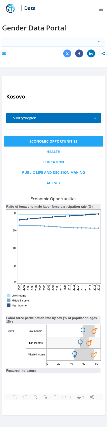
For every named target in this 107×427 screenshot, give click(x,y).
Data (30, 8)
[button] (101, 9)
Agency (54, 182)
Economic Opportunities (53, 141)
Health (53, 151)
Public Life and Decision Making (53, 172)
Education (53, 162)
